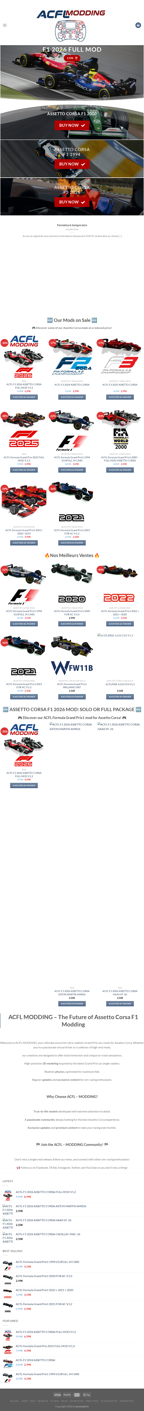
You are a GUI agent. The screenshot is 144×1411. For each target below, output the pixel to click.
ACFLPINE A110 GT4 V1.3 (120, 684)
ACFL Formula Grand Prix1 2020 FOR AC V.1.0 (72, 613)
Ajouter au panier (24, 397)
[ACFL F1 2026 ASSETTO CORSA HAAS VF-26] (120, 853)
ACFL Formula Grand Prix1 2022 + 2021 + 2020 (120, 613)
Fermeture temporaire (72, 225)
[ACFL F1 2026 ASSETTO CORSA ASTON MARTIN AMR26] (72, 853)
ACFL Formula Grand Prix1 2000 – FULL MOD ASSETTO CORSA (120, 459)
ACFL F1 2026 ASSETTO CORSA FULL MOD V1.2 (24, 386)
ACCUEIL (14, 1401)
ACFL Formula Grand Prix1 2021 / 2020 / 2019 (24, 532)
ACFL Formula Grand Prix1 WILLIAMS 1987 (72, 686)
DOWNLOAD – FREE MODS (84, 1401)
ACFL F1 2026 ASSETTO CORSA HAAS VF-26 (120, 993)
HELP (32, 1401)
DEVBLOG (43, 1401)
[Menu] (5, 25)
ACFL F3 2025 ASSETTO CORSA (120, 384)
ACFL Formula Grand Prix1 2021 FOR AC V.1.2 (72, 532)
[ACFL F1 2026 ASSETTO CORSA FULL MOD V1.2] (24, 744)
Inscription (127, 1401)
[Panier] (138, 25)
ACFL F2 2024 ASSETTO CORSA (72, 384)
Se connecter (109, 1401)
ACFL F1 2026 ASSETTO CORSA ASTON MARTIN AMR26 (72, 993)
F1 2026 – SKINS (59, 1401)
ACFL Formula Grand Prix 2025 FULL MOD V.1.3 (24, 459)
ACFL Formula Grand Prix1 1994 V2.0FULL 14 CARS (72, 459)
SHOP (25, 1401)
